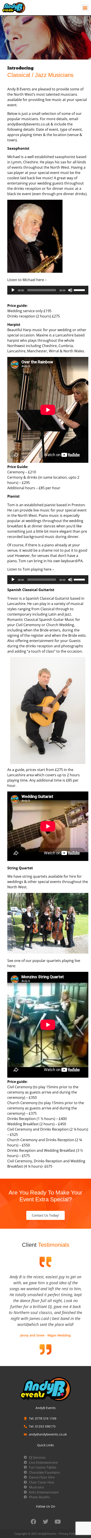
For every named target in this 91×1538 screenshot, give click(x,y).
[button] (85, 7)
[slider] (80, 290)
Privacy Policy (68, 1534)
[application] (47, 290)
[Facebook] (33, 1521)
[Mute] (70, 290)
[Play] (13, 290)
